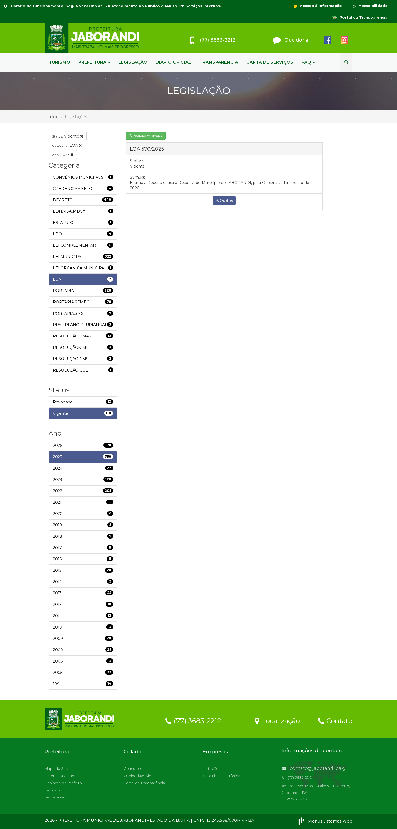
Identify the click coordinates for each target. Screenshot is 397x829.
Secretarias (55, 797)
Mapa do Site (56, 768)
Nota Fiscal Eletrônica (221, 776)
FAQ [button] (306, 62)
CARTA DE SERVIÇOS (269, 62)
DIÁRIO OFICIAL (173, 62)
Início (54, 116)
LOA (65, 145)
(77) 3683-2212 (196, 720)
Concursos (133, 768)
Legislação (54, 790)
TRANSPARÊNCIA (218, 62)
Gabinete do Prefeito (63, 783)
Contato (338, 720)
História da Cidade (61, 776)
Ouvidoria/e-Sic (137, 776)
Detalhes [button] (226, 200)
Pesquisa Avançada (147, 135)
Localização (280, 720)
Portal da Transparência (363, 17)
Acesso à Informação (320, 6)
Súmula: (137, 177)
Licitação (210, 768)
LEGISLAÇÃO (132, 62)
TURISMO (59, 62)
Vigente (66, 136)
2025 (61, 154)
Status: (136, 160)
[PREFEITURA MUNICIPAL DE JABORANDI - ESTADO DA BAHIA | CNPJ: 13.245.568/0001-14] (93, 38)
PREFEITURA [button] (92, 62)
